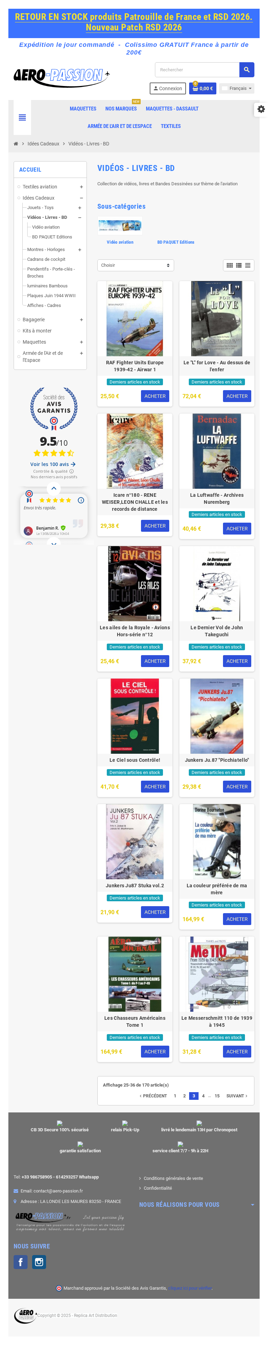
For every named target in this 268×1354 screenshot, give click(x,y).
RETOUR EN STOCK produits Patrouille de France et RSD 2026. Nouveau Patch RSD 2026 (134, 22)
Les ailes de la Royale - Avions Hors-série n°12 (135, 631)
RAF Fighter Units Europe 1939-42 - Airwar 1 (135, 366)
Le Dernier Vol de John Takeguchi (217, 631)
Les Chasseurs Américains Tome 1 (134, 1021)
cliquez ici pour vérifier (189, 1288)
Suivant (237, 1096)
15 (217, 1095)
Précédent (152, 1096)
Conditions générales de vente (173, 1178)
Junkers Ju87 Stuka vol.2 (135, 885)
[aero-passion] (62, 77)
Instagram (39, 1262)
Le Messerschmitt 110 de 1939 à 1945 (216, 1021)
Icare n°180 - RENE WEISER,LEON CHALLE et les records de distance (135, 502)
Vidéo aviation (120, 242)
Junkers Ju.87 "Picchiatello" (217, 760)
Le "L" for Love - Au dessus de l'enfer (217, 366)
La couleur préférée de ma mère (217, 889)
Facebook (21, 1262)
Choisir (108, 265)
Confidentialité (158, 1188)
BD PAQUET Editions (176, 242)
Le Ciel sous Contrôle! (135, 760)
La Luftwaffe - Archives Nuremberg (217, 498)
